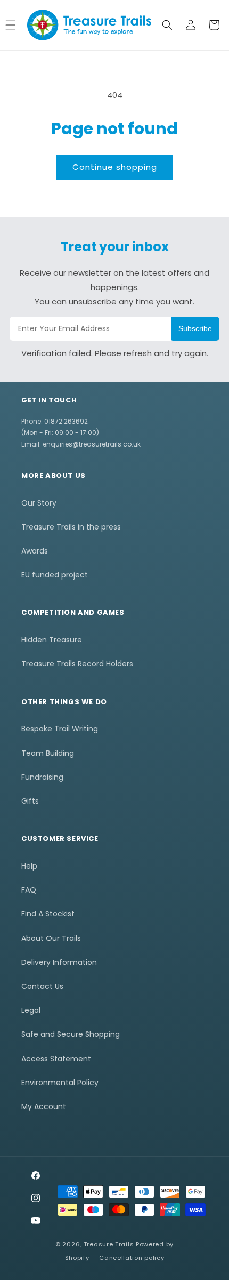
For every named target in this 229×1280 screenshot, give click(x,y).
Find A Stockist (48, 914)
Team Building (47, 753)
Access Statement (56, 1058)
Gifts (30, 801)
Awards (34, 551)
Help (29, 866)
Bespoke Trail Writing (59, 728)
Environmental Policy (60, 1082)
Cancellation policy (131, 1257)
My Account (43, 1106)
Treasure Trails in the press (71, 527)
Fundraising (42, 777)
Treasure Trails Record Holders (77, 663)
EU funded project (54, 574)
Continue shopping (114, 166)
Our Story (38, 503)
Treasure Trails (109, 1244)
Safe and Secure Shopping (70, 1034)
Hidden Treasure (51, 639)
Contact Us (42, 986)
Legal (30, 1010)
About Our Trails (51, 938)
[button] (167, 25)
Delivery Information (59, 962)
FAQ (28, 890)
